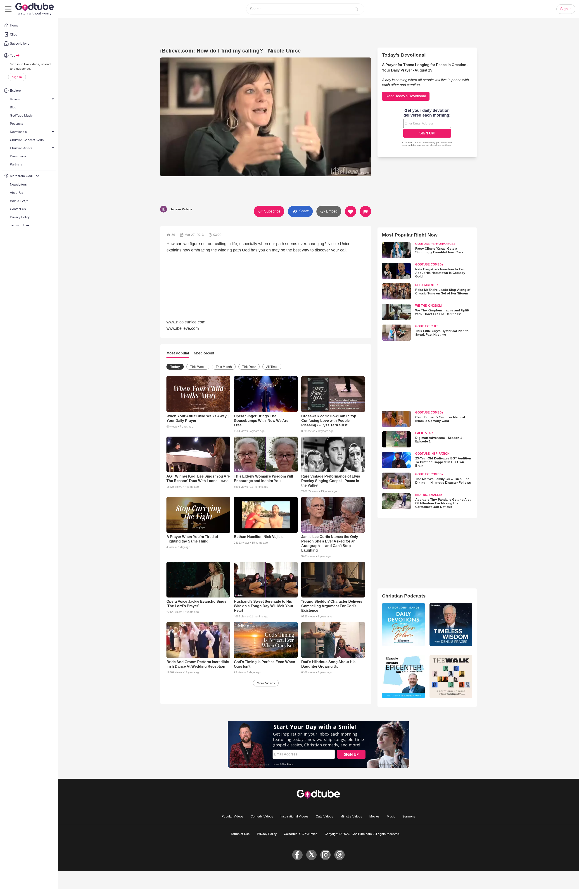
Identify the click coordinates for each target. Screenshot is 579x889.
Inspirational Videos (294, 816)
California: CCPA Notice (300, 834)
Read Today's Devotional (406, 96)
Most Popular (177, 353)
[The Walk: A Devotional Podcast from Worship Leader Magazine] (451, 676)
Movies (374, 816)
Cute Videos (324, 816)
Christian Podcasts (404, 595)
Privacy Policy (267, 834)
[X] (311, 855)
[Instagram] (325, 855)
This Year (249, 366)
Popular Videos (232, 816)
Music (391, 816)
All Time (272, 366)
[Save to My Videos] (350, 211)
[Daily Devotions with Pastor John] (403, 624)
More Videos (266, 683)
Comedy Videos (262, 816)
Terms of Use (240, 834)
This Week (197, 366)
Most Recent (204, 353)
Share (303, 211)
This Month (224, 366)
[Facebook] (297, 855)
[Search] (356, 9)
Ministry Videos (351, 816)
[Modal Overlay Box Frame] (427, 128)
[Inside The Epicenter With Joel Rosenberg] (403, 676)
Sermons (408, 816)
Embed (331, 211)
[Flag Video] (365, 211)
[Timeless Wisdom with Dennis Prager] (451, 624)
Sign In (17, 77)
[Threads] (339, 855)
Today (175, 366)
